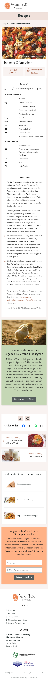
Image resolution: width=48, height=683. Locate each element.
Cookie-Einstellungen (17, 623)
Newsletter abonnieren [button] (17, 620)
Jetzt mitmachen (24, 577)
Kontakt (11, 614)
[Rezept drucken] (27, 418)
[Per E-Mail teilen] (41, 426)
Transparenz (13, 617)
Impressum (33, 678)
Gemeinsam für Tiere (24, 399)
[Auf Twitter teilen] (29, 426)
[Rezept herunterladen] (20, 418)
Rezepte (4, 24)
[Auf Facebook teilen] (23, 426)
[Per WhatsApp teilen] (35, 426)
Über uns (12, 610)
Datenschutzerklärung (19, 678)
